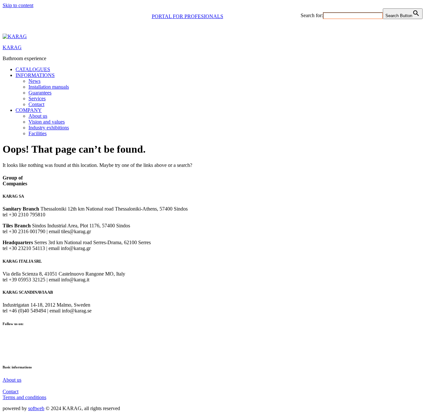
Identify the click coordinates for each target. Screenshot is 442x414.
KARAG (12, 47)
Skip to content (18, 5)
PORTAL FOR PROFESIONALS (187, 16)
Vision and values (46, 122)
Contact (36, 104)
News (34, 81)
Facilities (37, 133)
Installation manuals (48, 87)
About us (37, 116)
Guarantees (39, 92)
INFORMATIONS (35, 75)
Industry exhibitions (48, 127)
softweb (36, 408)
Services (37, 98)
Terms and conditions (24, 397)
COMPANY (29, 110)
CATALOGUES (33, 69)
